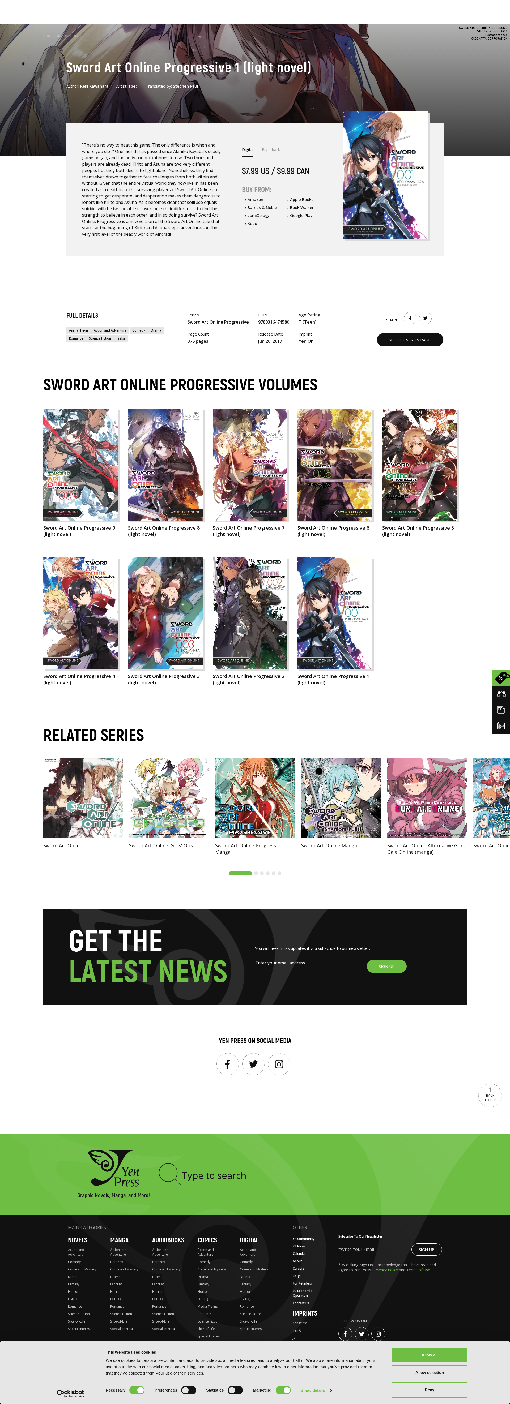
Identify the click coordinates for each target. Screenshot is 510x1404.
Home (47, 36)
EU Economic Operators (302, 1293)
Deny (429, 1390)
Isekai (121, 338)
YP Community (303, 1238)
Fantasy (73, 1284)
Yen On (298, 1330)
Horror (73, 1291)
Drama (156, 330)
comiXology (259, 215)
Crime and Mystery (82, 1269)
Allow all (429, 1355)
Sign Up (426, 1249)
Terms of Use (418, 1269)
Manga (119, 1240)
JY (294, 1338)
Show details (313, 1390)
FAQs (297, 1276)
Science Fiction (100, 338)
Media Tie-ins (208, 1306)
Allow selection (429, 1372)
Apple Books (301, 199)
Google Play (301, 215)
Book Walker (302, 207)
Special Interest (79, 1328)
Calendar (299, 1253)
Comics (207, 1240)
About (297, 1261)
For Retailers (302, 1283)
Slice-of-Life (76, 1321)
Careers (298, 1268)
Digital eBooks (69, 36)
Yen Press (300, 1323)
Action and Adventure (110, 330)
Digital (249, 1240)
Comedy (138, 330)
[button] (240, 873)
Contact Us (301, 1303)
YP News (299, 1246)
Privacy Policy (387, 1269)
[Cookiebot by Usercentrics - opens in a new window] (70, 1394)
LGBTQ (73, 1299)
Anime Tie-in (78, 330)
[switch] (188, 1390)
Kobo (252, 223)
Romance (76, 338)
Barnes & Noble (262, 207)
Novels (77, 1240)
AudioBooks (168, 1240)
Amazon (255, 199)
